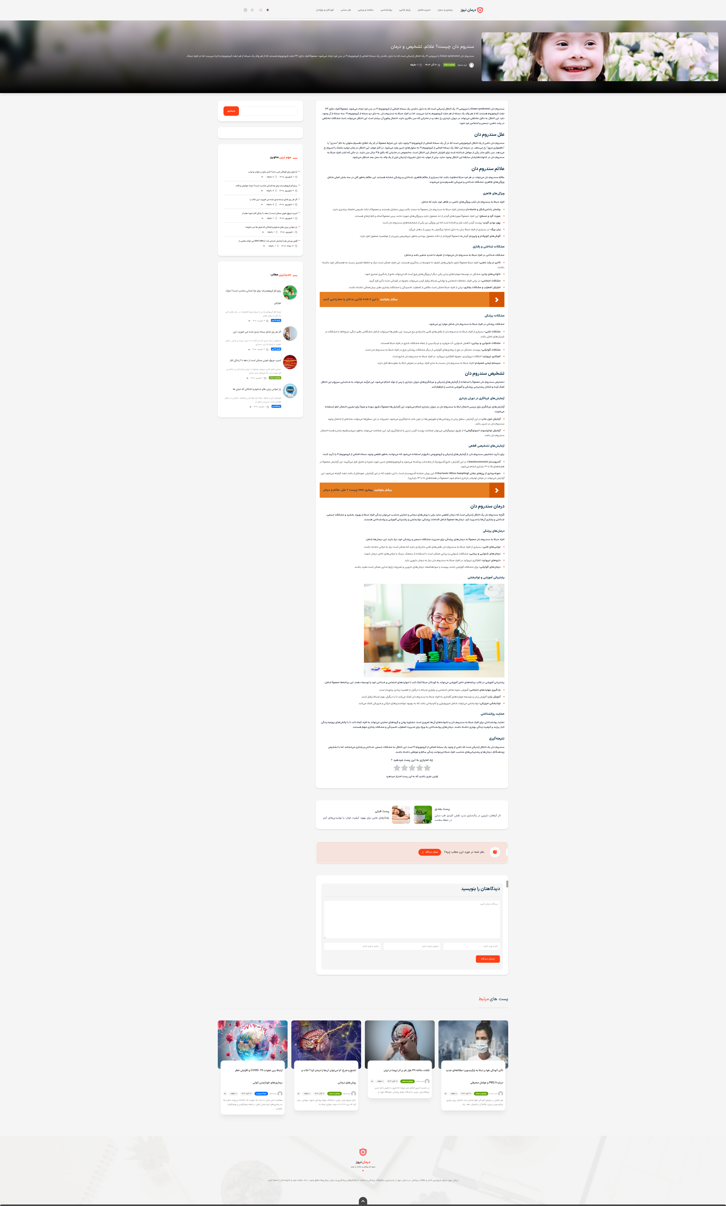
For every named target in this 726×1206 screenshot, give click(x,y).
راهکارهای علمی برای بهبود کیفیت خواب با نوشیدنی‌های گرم (356, 818)
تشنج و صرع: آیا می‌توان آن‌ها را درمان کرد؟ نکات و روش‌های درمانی (328, 1076)
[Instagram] (245, 10)
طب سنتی (346, 10)
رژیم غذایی (405, 10)
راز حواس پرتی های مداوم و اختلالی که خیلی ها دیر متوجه (271, 227)
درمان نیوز (468, 10)
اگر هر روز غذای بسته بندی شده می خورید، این (257, 332)
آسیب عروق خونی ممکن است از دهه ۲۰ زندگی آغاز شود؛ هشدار (269, 213)
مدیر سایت (493, 1094)
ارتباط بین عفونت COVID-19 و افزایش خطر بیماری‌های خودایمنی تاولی (258, 1076)
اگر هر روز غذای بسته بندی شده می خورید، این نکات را (273, 199)
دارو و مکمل (424, 10)
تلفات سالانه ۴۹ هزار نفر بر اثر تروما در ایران (406, 1070)
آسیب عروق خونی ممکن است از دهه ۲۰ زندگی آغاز (255, 360)
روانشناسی (386, 10)
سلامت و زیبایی (366, 10)
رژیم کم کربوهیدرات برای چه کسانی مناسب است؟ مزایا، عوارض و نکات (266, 185)
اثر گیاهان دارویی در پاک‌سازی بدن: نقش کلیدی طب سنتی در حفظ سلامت (468, 818)
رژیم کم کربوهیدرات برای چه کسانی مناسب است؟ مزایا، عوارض (253, 297)
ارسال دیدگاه (432, 852)
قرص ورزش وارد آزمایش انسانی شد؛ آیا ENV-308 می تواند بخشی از (268, 241)
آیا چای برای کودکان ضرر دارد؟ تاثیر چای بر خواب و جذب (272, 172)
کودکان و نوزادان (325, 10)
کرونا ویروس (261, 1093)
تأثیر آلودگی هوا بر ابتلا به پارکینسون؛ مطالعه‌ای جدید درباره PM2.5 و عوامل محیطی (474, 1076)
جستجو (231, 111)
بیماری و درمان (445, 10)
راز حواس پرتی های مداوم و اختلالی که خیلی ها (257, 389)
